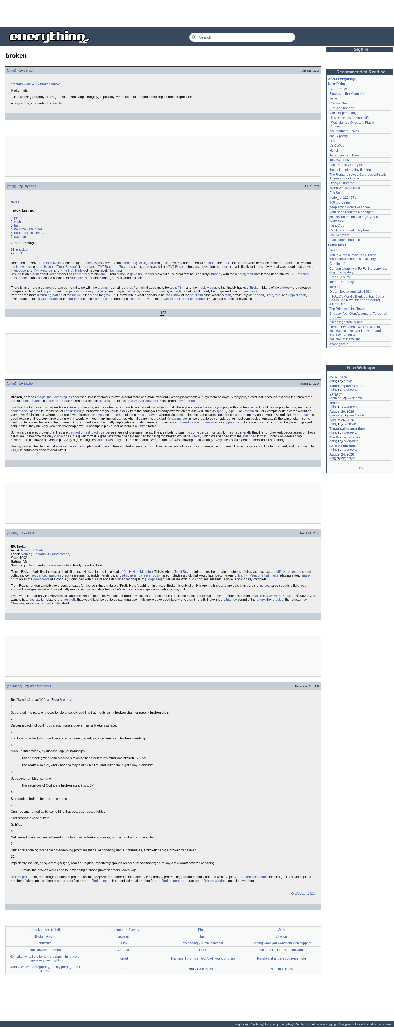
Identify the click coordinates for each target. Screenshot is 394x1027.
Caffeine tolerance (343, 446)
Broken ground (21, 877)
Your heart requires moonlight (351, 212)
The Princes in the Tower (347, 309)
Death (333, 250)
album (34, 274)
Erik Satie (336, 193)
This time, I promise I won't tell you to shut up (202, 958)
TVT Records (107, 267)
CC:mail (124, 950)
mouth (135, 299)
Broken (242, 263)
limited (155, 407)
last (16, 225)
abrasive (50, 565)
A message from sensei (346, 322)
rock (68, 575)
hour (126, 263)
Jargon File (21, 103)
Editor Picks (337, 245)
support (222, 267)
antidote (63, 565)
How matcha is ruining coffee (350, 118)
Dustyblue (351, 441)
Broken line (248, 877)
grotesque (294, 572)
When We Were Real (344, 188)
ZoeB (30, 533)
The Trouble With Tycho (346, 165)
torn (277, 295)
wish (17, 222)
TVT (50, 554)
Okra (332, 141)
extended (249, 436)
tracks (227, 263)
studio (289, 263)
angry (261, 599)
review (12, 533)
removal (97, 415)
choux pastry (338, 136)
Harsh (32, 565)
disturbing (44, 295)
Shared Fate (187, 422)
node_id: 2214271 (342, 198)
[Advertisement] (197, 13)
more (360, 467)
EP (152, 596)
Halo (123, 969)
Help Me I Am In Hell (45, 930)
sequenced (39, 575)
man (128, 291)
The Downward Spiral (275, 596)
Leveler (208, 422)
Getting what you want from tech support (281, 943)
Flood (210, 263)
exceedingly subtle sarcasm (203, 943)
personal (336, 415)
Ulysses (30, 186)
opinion (335, 398)
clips (129, 287)
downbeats (41, 579)
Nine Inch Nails (49, 263)
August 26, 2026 (341, 411)
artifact (102, 440)
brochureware (21, 84)
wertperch (351, 390)
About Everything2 (342, 79)
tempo (119, 415)
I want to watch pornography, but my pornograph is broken (44, 969)
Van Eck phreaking (343, 113)
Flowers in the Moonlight (347, 94)
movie (49, 287)
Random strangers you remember (281, 958)
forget (124, 958)
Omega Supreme (341, 183)
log (332, 458)
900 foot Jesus (340, 202)
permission (45, 267)
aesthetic (69, 599)
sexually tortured (153, 291)
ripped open (297, 295)
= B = (35, 84)
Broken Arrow (45, 936)
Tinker (195, 436)
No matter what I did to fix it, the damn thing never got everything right (45, 958)
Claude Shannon (341, 103)
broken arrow (50, 84)
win (13, 450)
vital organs (49, 299)
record (22, 278)
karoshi (334, 287)
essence (52, 401)
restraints (253, 274)
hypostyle (348, 458)
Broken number (173, 881)
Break (64, 700)
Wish (142, 263)
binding (240, 274)
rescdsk (57, 103)
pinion (18, 218)
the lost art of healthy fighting (350, 170)
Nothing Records (33, 554)
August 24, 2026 (341, 454)
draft (37, 411)
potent (232, 422)
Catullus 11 (337, 264)
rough (304, 586)
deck (102, 401)
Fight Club (336, 225)
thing (11, 70)
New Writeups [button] (361, 368)
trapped (45, 603)
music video (206, 287)
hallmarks (271, 575)
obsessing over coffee (346, 386)
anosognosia (338, 344)
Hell (58, 603)
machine (179, 291)
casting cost (179, 418)
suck (19, 253)
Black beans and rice (344, 240)
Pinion (202, 930)
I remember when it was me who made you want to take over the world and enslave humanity (357, 330)
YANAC (335, 394)
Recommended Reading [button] (361, 72)
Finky (348, 381)
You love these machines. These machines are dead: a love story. (353, 257)
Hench (334, 150)
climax (175, 295)
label (92, 267)
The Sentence (339, 235)
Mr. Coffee (336, 146)
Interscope (18, 270)
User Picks (336, 84)
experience (198, 299)
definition (14, 686)
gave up (20, 237)
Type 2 (232, 411)
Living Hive (300, 415)
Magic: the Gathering (52, 397)
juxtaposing (153, 579)
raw (37, 599)
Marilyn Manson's (250, 575)
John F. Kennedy (341, 282)
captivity (84, 274)
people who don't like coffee (349, 207)
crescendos (149, 575)
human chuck (247, 291)
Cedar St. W (338, 89)
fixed (202, 950)
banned (74, 432)
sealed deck (19, 411)
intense (231, 599)
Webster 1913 (40, 686)
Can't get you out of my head (350, 230)
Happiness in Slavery (123, 930)
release (88, 263)
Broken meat (101, 881)
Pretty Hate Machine (138, 572)
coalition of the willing (345, 339)
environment (186, 401)
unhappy (215, 274)
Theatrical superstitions (347, 429)
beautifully (278, 572)
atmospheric (131, 575)
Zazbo (28, 383)
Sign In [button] (361, 49)
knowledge (24, 267)
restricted (91, 432)
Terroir (334, 98)
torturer (73, 299)
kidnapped (256, 295)
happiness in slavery (29, 233)
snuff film (178, 287)
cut (271, 295)
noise (264, 586)
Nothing (114, 270)
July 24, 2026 (339, 160)
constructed (72, 411)
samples (55, 575)
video (284, 287)
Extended (250, 411)
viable (58, 436)
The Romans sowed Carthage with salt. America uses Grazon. (358, 176)
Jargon (29, 70)
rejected (278, 599)
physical (22, 249)
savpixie (350, 424)
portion (57, 295)
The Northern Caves (344, 131)
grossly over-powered (142, 401)
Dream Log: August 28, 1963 (350, 292)
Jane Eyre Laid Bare (344, 155)
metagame (33, 401)
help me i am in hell (28, 229)
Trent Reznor (66, 267)
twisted (168, 299)
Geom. (262, 877)
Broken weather (215, 881)
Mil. (41, 877)
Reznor (125, 267)
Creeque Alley (339, 277)
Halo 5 (15, 201)
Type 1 (221, 411)
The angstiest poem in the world (281, 950)
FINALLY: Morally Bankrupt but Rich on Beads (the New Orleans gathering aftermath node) (357, 300)
